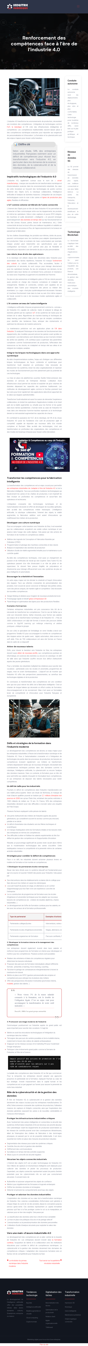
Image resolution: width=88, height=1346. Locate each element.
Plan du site (44, 1344)
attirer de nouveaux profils (27, 653)
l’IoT (8, 127)
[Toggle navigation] (78, 7)
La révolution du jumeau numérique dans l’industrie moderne (18, 1263)
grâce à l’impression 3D (37, 599)
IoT (34, 313)
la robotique (17, 127)
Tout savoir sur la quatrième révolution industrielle (49, 1262)
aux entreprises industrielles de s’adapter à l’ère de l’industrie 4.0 (31, 488)
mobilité (10, 983)
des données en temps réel (31, 220)
